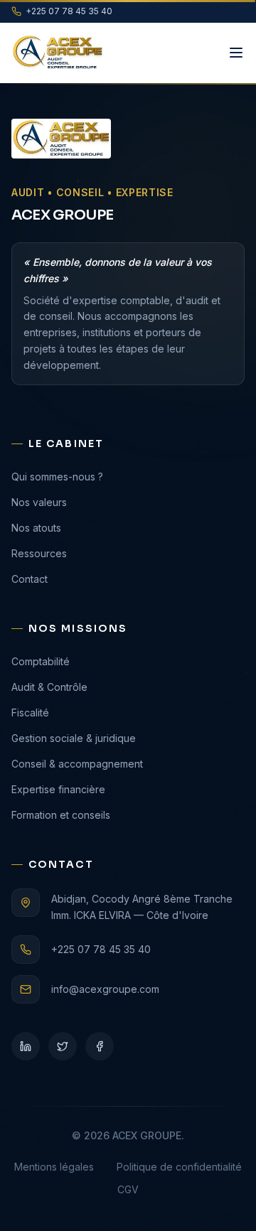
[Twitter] (62, 1046)
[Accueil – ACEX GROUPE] (57, 52)
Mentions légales (54, 1167)
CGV (128, 1189)
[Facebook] (99, 1046)
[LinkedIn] (25, 1046)
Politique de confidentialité (179, 1167)
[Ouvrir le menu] (236, 52)
